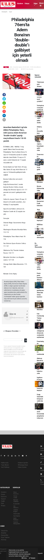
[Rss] (20, 456)
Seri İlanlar (16, 516)
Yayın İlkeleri (5, 465)
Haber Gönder (22, 467)
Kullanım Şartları (23, 463)
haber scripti (4, 555)
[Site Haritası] (23, 456)
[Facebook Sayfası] (2, 456)
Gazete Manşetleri (16, 522)
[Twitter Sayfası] (5, 456)
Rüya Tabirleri (5, 537)
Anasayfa (4, 12)
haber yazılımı (6, 553)
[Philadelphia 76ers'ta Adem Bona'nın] (16, 81)
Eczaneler (16, 504)
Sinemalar (16, 514)
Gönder (26, 340)
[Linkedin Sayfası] (16, 456)
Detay (25, 558)
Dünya (27, 3)
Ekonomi (4, 496)
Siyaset (3, 499)
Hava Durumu (16, 493)
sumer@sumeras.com (17, 317)
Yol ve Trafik (15, 496)
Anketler (3, 533)
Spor (10, 12)
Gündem (20, 3)
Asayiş (3, 505)
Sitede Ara (4, 531)
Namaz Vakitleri (15, 500)
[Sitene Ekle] (27, 456)
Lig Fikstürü (15, 506)
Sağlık (3, 501)
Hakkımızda (4, 463)
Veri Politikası (5, 467)
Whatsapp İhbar (23, 465)
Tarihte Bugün (15, 510)
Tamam (32, 558)
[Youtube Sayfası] (12, 456)
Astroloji (3, 539)
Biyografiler (4, 535)
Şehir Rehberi (15, 519)
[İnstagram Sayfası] (9, 456)
